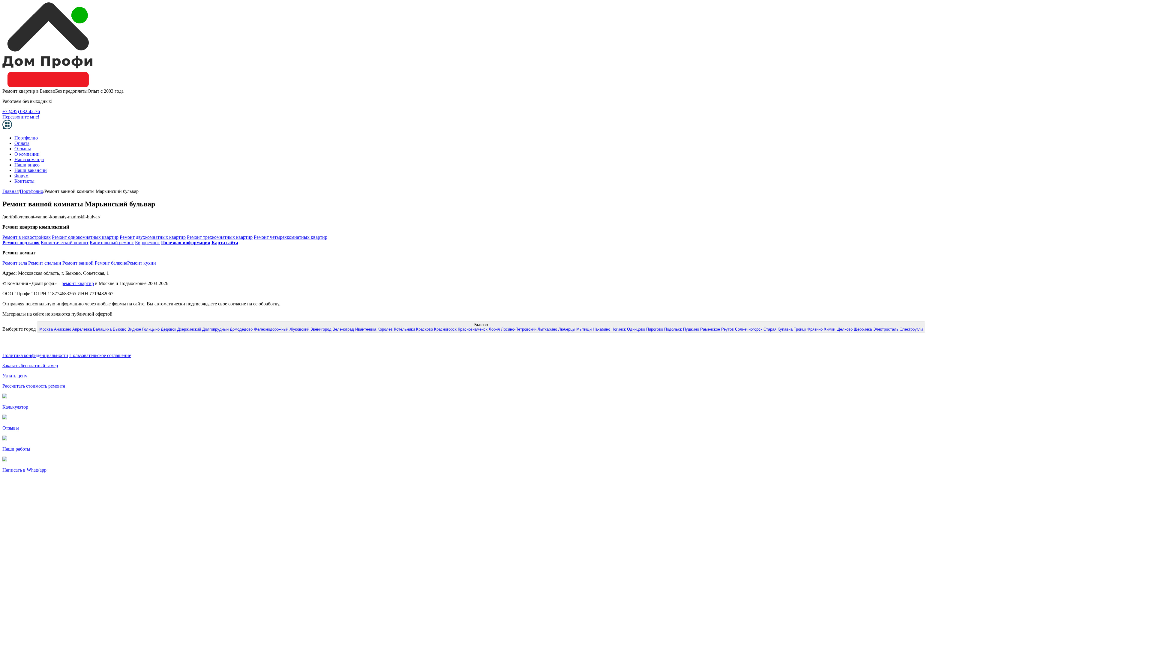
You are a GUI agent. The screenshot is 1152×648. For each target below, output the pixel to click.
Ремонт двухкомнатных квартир (153, 237)
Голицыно (151, 329)
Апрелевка (82, 329)
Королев (385, 329)
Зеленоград (343, 329)
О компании (27, 154)
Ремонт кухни (141, 263)
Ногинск (618, 329)
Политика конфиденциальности (35, 355)
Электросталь (885, 329)
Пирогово (654, 329)
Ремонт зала (14, 263)
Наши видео (27, 164)
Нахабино (601, 329)
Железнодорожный (271, 329)
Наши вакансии (30, 170)
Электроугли (911, 329)
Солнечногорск (748, 329)
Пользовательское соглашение (100, 355)
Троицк (800, 329)
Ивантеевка (365, 329)
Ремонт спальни (44, 263)
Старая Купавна (778, 329)
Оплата (21, 143)
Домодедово (241, 329)
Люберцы (566, 329)
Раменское (710, 329)
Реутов (727, 329)
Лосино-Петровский (518, 329)
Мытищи (584, 329)
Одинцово (636, 329)
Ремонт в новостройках (26, 237)
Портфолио (26, 137)
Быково (119, 329)
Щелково (844, 329)
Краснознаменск (473, 329)
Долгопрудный (215, 329)
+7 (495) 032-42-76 (21, 111)
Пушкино (691, 329)
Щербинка (863, 329)
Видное (134, 329)
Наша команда (29, 159)
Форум (21, 175)
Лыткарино (547, 329)
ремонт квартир (78, 283)
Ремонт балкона (111, 263)
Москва (46, 329)
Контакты (24, 181)
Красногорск (445, 329)
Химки (829, 329)
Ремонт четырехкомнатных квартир (290, 237)
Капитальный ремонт (112, 242)
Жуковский (299, 329)
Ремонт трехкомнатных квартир (220, 237)
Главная (10, 191)
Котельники (404, 329)
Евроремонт (147, 242)
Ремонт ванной (78, 263)
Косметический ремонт (64, 242)
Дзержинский (189, 329)
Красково (424, 329)
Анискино (62, 329)
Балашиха (102, 329)
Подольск (673, 329)
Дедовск (168, 329)
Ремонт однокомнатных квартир (85, 237)
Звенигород (321, 329)
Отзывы (22, 148)
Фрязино (815, 329)
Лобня (494, 329)
